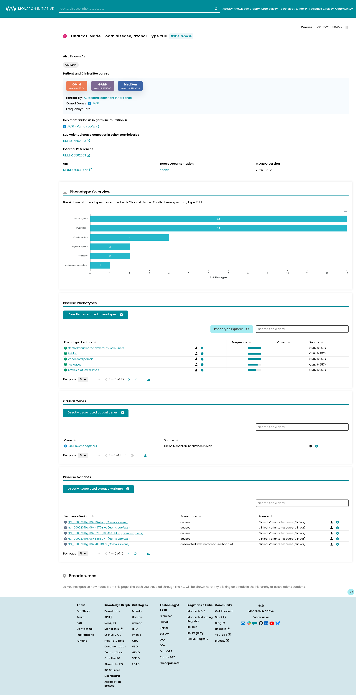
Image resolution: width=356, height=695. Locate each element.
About (227, 8)
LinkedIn (221, 629)
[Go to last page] (135, 379)
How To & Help (114, 641)
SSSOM (164, 634)
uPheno (137, 623)
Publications (85, 635)
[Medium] (254, 623)
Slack (219, 617)
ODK (162, 645)
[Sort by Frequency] (249, 342)
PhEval (164, 622)
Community (344, 8)
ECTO (136, 664)
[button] (253, 348)
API (106, 617)
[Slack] (249, 623)
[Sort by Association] (199, 516)
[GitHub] (261, 623)
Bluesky (220, 641)
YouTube (221, 635)
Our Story (83, 611)
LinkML (164, 628)
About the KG (113, 664)
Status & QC (113, 635)
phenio (164, 170)
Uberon (137, 617)
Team (80, 617)
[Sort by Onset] (288, 342)
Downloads (112, 611)
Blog (218, 623)
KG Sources (112, 670)
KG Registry (195, 633)
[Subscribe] (243, 623)
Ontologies (269, 8)
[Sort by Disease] (271, 516)
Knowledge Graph (246, 8)
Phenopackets (169, 663)
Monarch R (112, 629)
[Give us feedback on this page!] (350, 592)
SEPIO (136, 658)
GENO (136, 652)
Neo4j (108, 623)
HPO (135, 629)
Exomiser (166, 616)
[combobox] (139, 9)
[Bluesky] (278, 623)
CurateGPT (167, 657)
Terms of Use (113, 652)
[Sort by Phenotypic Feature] (94, 342)
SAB (79, 623)
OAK (162, 639)
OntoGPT (166, 651)
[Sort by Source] (321, 342)
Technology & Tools (293, 8)
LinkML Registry (197, 639)
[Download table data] (148, 379)
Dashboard (112, 676)
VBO (135, 646)
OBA (135, 641)
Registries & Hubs (321, 8)
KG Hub (192, 627)
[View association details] (201, 348)
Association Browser (112, 684)
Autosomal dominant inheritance (108, 98)
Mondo (137, 611)
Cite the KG (112, 658)
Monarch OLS (196, 611)
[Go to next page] (128, 379)
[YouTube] (271, 623)
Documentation (115, 646)
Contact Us (85, 629)
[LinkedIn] (266, 623)
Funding (82, 641)
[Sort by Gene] (74, 440)
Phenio (136, 635)
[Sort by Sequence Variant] (92, 516)
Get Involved (224, 611)
